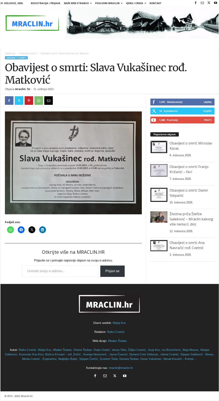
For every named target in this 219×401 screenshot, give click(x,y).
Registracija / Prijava (45, 3)
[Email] (48, 100)
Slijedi (207, 111)
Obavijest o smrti (27, 53)
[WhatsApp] (38, 100)
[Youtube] (215, 3)
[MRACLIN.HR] (109, 22)
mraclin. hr (22, 89)
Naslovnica (10, 53)
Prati (208, 120)
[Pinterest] (29, 100)
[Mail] (202, 3)
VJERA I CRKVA (134, 3)
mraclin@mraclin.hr (121, 367)
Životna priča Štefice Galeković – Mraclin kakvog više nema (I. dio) (191, 219)
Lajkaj (208, 102)
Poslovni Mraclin (107, 3)
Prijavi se (112, 271)
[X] (209, 3)
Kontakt (155, 3)
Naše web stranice (76, 3)
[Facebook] (195, 3)
